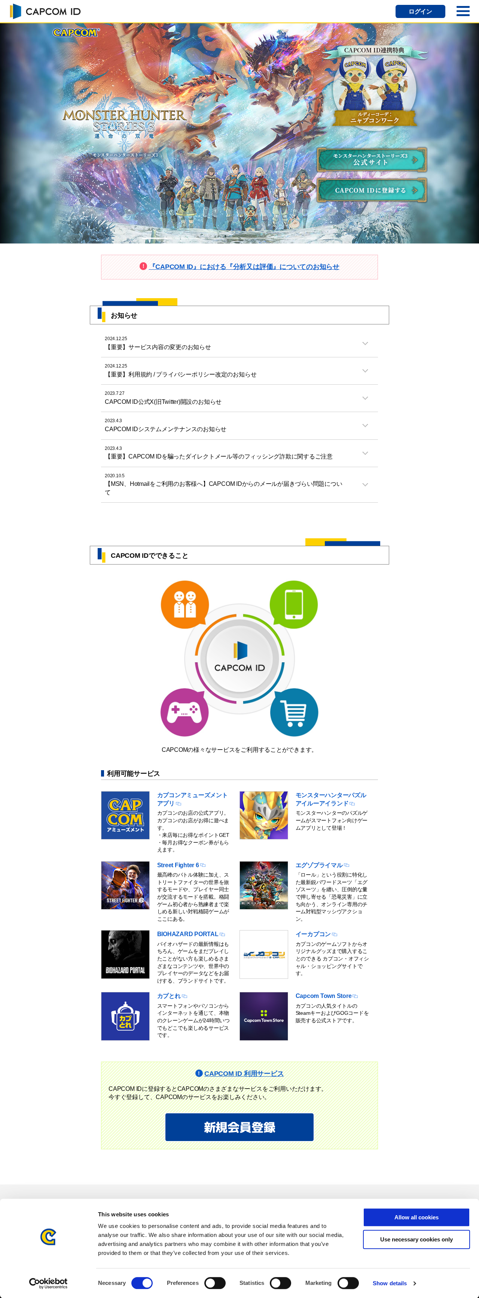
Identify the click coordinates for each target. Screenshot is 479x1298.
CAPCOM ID (45, 11)
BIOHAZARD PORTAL (188, 934)
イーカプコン (313, 934)
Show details (390, 1283)
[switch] (215, 1283)
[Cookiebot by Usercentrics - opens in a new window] (48, 1283)
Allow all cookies (416, 1217)
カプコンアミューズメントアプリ (192, 799)
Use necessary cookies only (416, 1239)
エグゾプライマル (319, 865)
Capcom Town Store (324, 996)
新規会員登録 (239, 1127)
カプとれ (169, 996)
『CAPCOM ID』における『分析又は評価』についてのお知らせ (244, 266)
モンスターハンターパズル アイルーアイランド (331, 799)
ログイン (420, 11)
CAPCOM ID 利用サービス (244, 1073)
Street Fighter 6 (178, 865)
